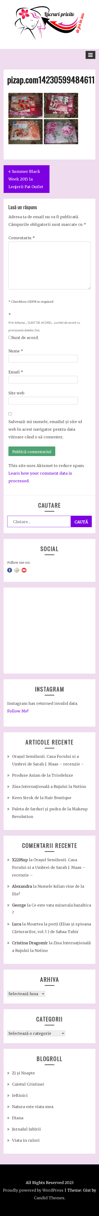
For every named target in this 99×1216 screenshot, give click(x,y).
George (19, 905)
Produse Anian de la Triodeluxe (42, 775)
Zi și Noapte (23, 1073)
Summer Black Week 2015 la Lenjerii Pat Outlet (25, 179)
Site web (16, 393)
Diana (17, 1117)
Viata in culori (26, 1140)
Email (15, 372)
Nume (15, 351)
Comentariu (21, 237)
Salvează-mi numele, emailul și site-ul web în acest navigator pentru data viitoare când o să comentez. (45, 429)
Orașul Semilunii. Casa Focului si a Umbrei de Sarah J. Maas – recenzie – (48, 867)
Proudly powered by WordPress (33, 1190)
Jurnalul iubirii (26, 1129)
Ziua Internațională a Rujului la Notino (49, 786)
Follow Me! (17, 711)
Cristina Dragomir (30, 942)
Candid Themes (49, 1197)
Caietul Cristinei (28, 1084)
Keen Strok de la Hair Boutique (41, 797)
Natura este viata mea (32, 1106)
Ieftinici (20, 1095)
